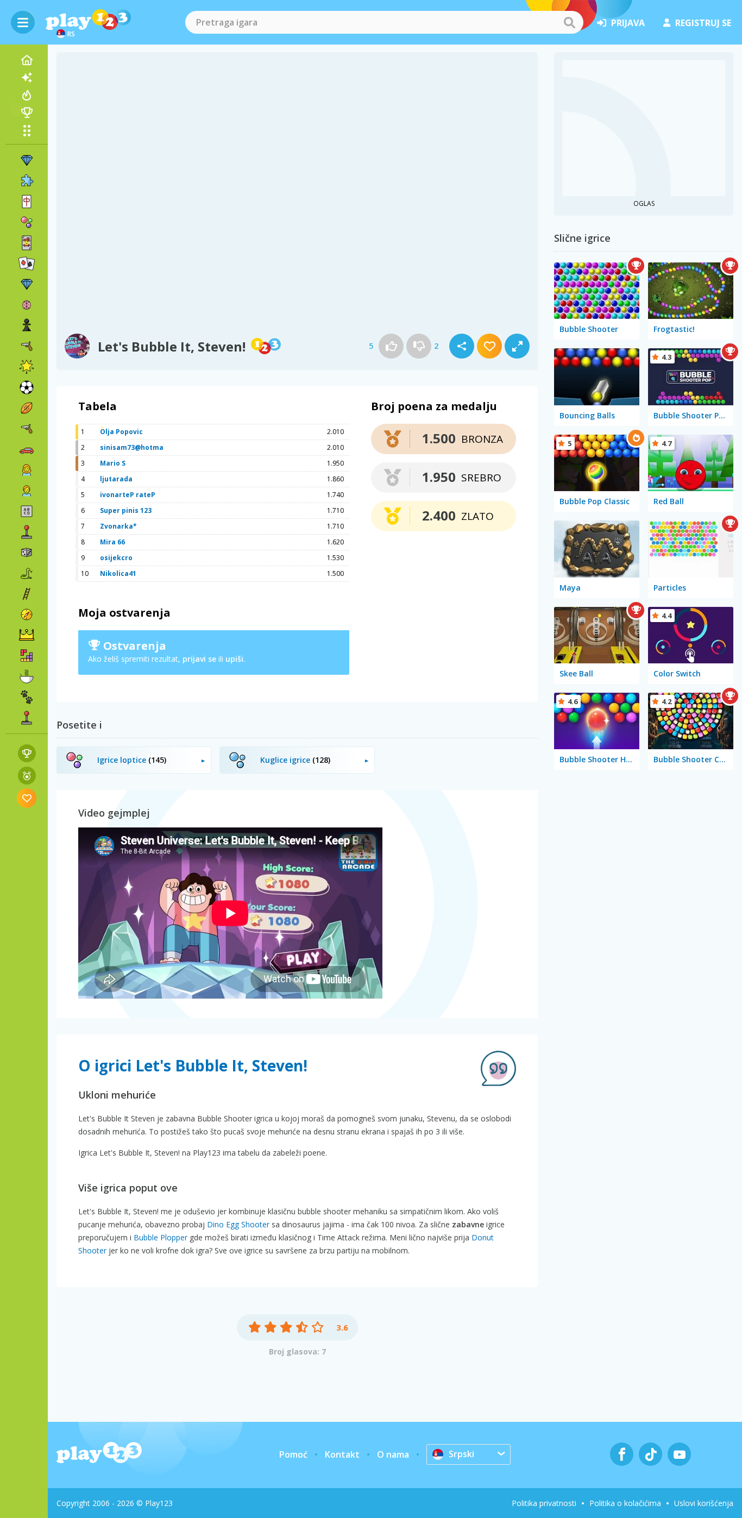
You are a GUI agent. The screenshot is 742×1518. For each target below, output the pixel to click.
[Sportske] (26, 408)
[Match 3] (26, 160)
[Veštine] (26, 594)
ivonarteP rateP (127, 494)
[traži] (569, 22)
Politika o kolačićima (625, 1503)
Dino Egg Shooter (238, 1224)
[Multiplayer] (26, 717)
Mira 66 (112, 542)
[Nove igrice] (26, 77)
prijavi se (199, 659)
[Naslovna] (26, 60)
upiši (234, 659)
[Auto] (26, 449)
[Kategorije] (26, 130)
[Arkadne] (26, 532)
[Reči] (26, 511)
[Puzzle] (26, 181)
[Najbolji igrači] (26, 112)
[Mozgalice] (26, 304)
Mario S (112, 463)
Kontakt (342, 1454)
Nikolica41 (118, 573)
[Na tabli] (26, 552)
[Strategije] (26, 635)
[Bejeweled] (26, 284)
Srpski (461, 1454)
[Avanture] (26, 614)
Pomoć (293, 1454)
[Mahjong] (26, 201)
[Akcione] (26, 346)
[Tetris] (26, 655)
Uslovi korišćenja (703, 1503)
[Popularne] (26, 95)
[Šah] (26, 325)
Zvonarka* (118, 526)
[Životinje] (26, 697)
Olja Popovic (121, 431)
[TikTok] (650, 1454)
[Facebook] (621, 1454)
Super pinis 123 (126, 510)
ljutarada (116, 479)
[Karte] (26, 243)
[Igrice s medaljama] (27, 776)
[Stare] (26, 573)
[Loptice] (26, 222)
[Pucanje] (26, 428)
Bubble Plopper (160, 1237)
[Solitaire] (26, 263)
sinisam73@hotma (132, 447)
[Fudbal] (26, 387)
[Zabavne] (26, 366)
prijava (628, 23)
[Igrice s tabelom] (27, 753)
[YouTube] (679, 1454)
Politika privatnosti (544, 1503)
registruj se (703, 23)
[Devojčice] (26, 470)
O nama (393, 1454)
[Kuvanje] (26, 676)
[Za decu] (26, 490)
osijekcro (116, 557)
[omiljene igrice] (27, 798)
